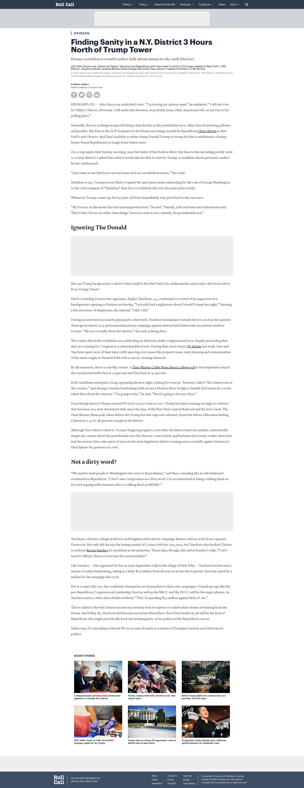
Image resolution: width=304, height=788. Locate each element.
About (154, 776)
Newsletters (157, 783)
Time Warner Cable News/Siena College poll (163, 367)
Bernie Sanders (97, 550)
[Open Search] (246, 4)
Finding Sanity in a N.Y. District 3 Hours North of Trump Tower (141, 46)
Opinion (82, 33)
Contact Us (172, 776)
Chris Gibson (207, 131)
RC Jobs (186, 779)
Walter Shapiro (81, 84)
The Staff (171, 783)
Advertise (187, 776)
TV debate (194, 346)
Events (155, 779)
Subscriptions (189, 783)
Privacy (171, 779)
